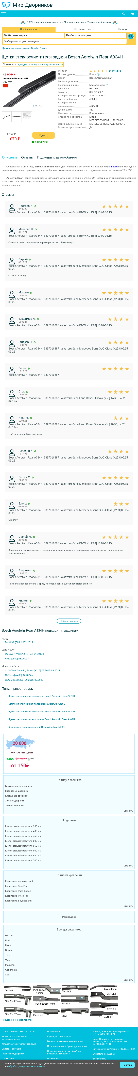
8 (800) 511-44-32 (126, 1049)
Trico (7, 955)
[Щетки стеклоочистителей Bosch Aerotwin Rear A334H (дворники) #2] (6, 120)
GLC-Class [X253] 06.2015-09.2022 (24, 679)
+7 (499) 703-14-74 (106, 1034)
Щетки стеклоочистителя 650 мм (23, 855)
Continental (11, 969)
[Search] (131, 36)
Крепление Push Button (18, 891)
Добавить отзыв (69, 621)
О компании (8, 1058)
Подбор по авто (29, 29)
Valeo (8, 960)
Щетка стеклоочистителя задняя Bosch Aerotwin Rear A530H (41, 711)
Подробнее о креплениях (17, 1019)
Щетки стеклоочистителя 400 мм (23, 831)
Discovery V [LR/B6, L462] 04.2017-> (25, 654)
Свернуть (128, 811)
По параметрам (82, 29)
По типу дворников (69, 780)
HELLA (9, 935)
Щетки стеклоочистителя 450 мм (23, 836)
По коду (122, 29)
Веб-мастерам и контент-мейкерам (65, 1041)
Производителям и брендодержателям (67, 1046)
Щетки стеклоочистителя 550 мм (23, 845)
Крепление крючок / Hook (19, 881)
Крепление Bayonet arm (18, 900)
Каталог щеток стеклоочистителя (19, 1044)
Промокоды (53, 1058)
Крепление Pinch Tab (16, 895)
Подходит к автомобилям (57, 157)
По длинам (69, 820)
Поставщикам (54, 1031)
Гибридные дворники (16, 790)
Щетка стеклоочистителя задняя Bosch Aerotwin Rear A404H (41, 719)
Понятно (127, 1065)
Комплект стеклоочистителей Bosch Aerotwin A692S (36, 727)
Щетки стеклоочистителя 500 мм (23, 841)
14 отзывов (115, 70)
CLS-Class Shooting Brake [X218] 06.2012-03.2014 (32, 670)
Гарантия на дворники (13, 1053)
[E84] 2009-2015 (24, 642)
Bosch (114, 166)
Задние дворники (14, 805)
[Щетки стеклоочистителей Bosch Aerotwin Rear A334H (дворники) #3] (17, 120)
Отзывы (27, 157)
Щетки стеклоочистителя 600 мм (23, 850)
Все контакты (99, 1058)
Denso (8, 945)
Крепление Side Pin (16, 886)
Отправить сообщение (104, 1054)
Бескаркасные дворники (18, 786)
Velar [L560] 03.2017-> (17, 658)
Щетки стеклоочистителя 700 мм (23, 860)
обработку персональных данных (26, 1066)
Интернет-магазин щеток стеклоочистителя (14, 1037)
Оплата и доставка (11, 1049)
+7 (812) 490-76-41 (102, 1044)
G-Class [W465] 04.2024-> (19, 675)
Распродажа (69, 916)
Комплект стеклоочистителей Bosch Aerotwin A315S (36, 703)
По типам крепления (69, 875)
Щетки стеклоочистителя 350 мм (23, 826)
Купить (43, 135)
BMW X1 (9, 642)
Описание (10, 157)
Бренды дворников (69, 929)
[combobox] (33, 35)
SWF (7, 974)
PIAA (7, 940)
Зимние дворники (15, 800)
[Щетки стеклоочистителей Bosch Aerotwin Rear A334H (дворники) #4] (27, 120)
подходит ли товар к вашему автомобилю (40, 64)
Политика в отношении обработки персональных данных (64, 1052)
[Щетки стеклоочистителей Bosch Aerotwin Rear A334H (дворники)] (29, 89)
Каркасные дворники (16, 795)
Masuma (9, 964)
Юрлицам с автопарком (59, 1036)
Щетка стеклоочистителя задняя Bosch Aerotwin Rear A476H (41, 696)
